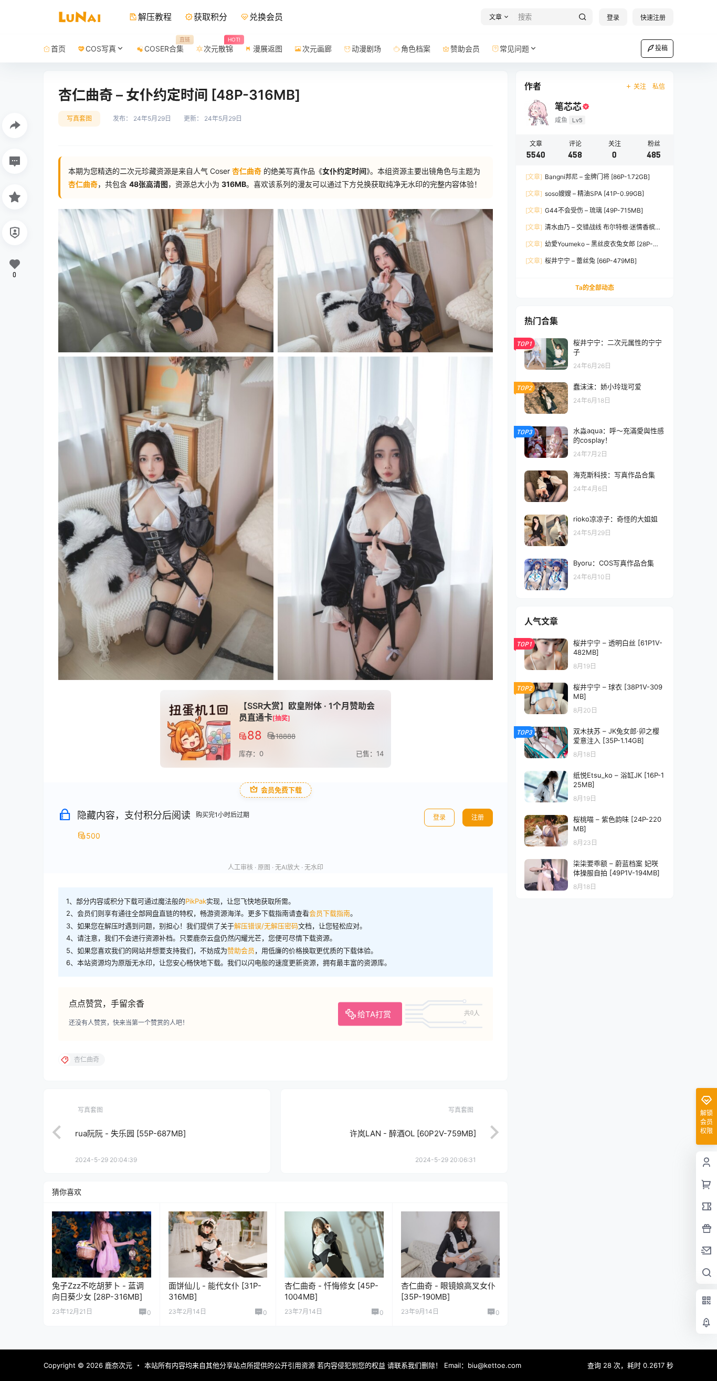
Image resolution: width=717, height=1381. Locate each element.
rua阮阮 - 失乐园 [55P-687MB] (130, 1133)
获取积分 (210, 17)
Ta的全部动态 (594, 287)
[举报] (14, 232)
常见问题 (514, 48)
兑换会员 (266, 17)
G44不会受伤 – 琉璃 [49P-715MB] (584, 210)
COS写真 (101, 48)
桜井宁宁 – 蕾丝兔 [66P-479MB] (581, 261)
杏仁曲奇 (83, 184)
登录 (613, 18)
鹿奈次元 (117, 1365)
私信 (658, 86)
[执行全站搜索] (582, 17)
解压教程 (155, 17)
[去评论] (14, 161)
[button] (497, 17)
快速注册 (653, 18)
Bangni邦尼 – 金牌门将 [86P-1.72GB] (587, 177)
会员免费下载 (281, 790)
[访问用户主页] (101, 1244)
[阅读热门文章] (594, 353)
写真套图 (79, 118)
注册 (477, 817)
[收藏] (14, 197)
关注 (640, 86)
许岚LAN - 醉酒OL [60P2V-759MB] (413, 1133)
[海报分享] (14, 125)
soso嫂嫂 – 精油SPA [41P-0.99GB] (584, 193)
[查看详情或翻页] (51, 1131)
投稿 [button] (661, 48)
